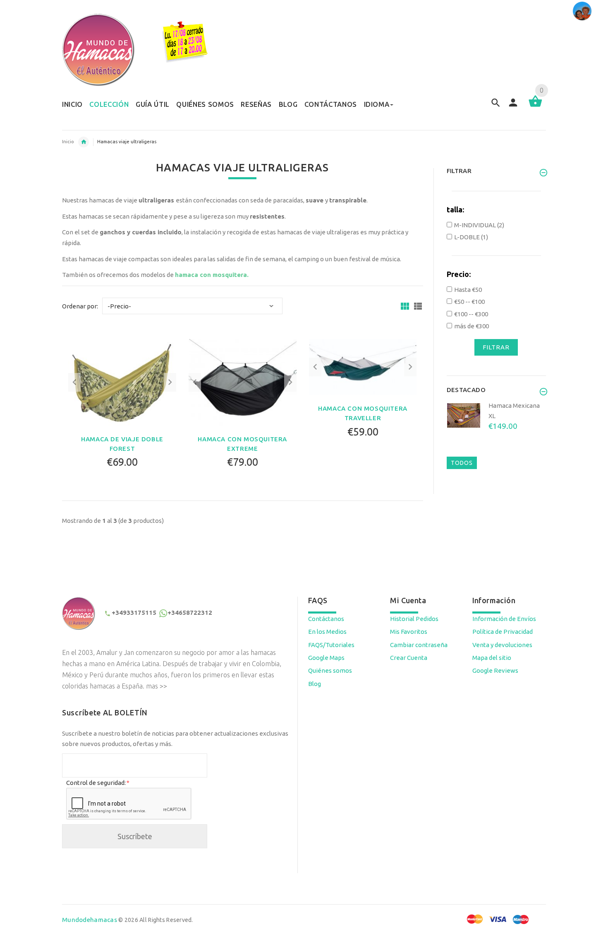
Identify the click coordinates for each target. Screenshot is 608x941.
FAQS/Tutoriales (331, 644)
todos (462, 463)
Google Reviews (495, 670)
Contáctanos (326, 618)
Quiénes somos (330, 670)
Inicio (68, 141)
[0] (535, 106)
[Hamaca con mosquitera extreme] (243, 381)
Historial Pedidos (414, 618)
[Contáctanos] (582, 11)
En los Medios (327, 631)
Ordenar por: (80, 306)
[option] (496, 428)
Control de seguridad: (97, 782)
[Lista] (418, 306)
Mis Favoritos (408, 631)
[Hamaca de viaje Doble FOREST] (122, 381)
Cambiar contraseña (419, 644)
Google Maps (326, 657)
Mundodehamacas (89, 919)
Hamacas (83, 142)
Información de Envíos (504, 618)
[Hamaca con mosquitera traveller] (363, 366)
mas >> (156, 686)
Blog (314, 683)
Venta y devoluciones (502, 644)
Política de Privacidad (502, 631)
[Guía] (405, 306)
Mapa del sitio (491, 657)
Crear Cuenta (408, 657)
